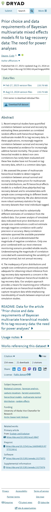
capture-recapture (12, 393)
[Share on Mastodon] (29, 369)
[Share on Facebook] (34, 369)
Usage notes (10, 337)
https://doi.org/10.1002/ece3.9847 (23, 437)
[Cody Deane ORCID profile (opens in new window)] (22, 55)
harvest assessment (31, 393)
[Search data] (32, 11)
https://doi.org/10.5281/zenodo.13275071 (26, 459)
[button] (25, 85)
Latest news (26, 503)
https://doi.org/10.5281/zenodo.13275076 (26, 467)
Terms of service (41, 491)
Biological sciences (12, 389)
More (41, 11)
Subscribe (45, 503)
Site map (40, 497)
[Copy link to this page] (45, 369)
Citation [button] (8, 356)
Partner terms (13, 497)
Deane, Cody (7, 56)
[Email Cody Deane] (19, 55)
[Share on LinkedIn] (14, 369)
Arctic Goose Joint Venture (16, 417)
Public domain (20, 375)
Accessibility (21, 491)
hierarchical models (13, 397)
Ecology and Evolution (20, 434)
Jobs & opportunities (27, 508)
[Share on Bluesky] (19, 369)
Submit (8, 11)
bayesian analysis (30, 389)
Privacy (5, 491)
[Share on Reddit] (24, 369)
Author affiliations (9, 61)
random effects (23, 401)
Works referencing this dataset (23, 346)
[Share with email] (39, 369)
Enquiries (9, 503)
